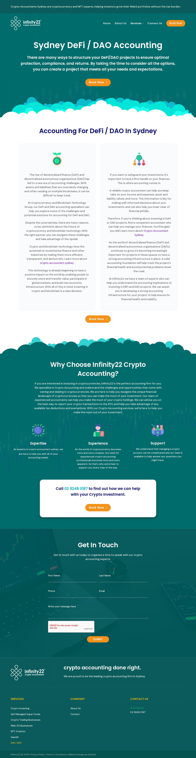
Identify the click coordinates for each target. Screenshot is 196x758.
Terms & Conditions (56, 754)
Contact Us (154, 23)
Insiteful (92, 754)
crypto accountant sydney (57, 263)
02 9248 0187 (137, 712)
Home (107, 23)
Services (135, 23)
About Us (120, 23)
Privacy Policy (38, 754)
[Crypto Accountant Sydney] (26, 23)
